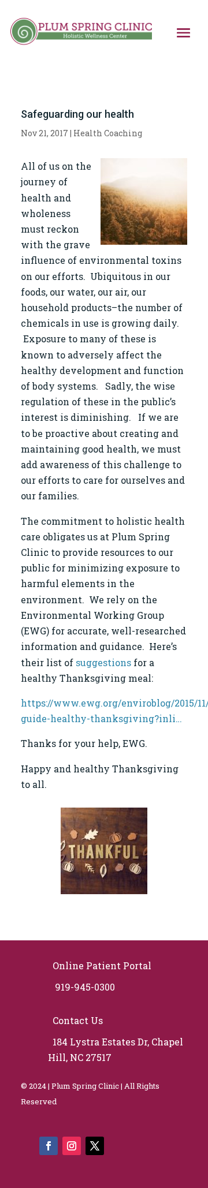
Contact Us (76, 1020)
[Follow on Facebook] (48, 1146)
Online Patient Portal (99, 965)
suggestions (103, 662)
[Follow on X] (95, 1146)
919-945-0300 (82, 987)
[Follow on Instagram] (71, 1146)
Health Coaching (107, 133)
